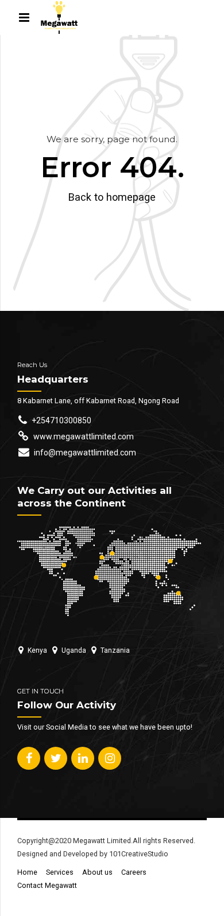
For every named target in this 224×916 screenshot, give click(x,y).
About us (97, 872)
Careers (133, 872)
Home (27, 872)
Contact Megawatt (47, 885)
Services (60, 872)
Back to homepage (112, 197)
